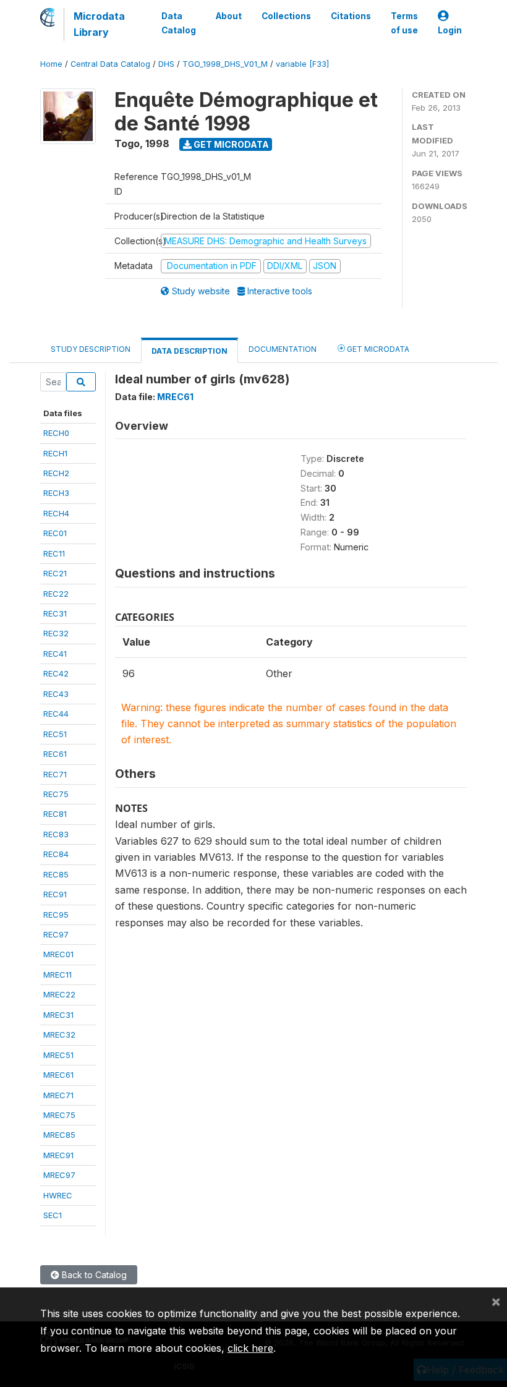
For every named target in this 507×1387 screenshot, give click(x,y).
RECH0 (56, 433)
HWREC (57, 1195)
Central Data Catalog (110, 64)
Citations (351, 16)
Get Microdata (230, 144)
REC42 (56, 673)
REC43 (56, 694)
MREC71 (58, 1095)
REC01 (55, 533)
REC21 (55, 573)
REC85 (56, 874)
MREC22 (59, 994)
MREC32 (59, 1034)
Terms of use (404, 23)
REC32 (56, 633)
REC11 (54, 553)
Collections (286, 16)
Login (450, 30)
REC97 (56, 934)
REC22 (56, 594)
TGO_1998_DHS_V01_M (225, 64)
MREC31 (58, 1015)
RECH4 (56, 513)
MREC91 (58, 1155)
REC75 (56, 794)
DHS (166, 64)
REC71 (55, 774)
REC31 (55, 613)
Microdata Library (99, 24)
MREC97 (59, 1175)
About (229, 16)
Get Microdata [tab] (377, 349)
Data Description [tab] (189, 351)
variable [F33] (302, 64)
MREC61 (58, 1075)
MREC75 (59, 1115)
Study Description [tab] (90, 349)
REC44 (56, 714)
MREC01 (58, 954)
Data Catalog (178, 23)
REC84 (56, 854)
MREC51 (58, 1055)
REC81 (55, 814)
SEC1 (52, 1215)
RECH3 (56, 493)
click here (250, 1348)
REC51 (55, 734)
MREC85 (59, 1135)
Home (51, 64)
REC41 (55, 654)
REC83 (56, 834)
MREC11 (57, 974)
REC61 (55, 754)
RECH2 (56, 473)
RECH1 (55, 453)
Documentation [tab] (283, 349)
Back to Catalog (93, 1275)
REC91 (55, 894)
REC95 (56, 915)
